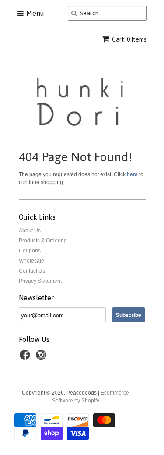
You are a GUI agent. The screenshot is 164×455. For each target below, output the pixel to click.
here (132, 174)
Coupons (30, 251)
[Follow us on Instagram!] (42, 358)
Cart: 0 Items (129, 39)
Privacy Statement (40, 281)
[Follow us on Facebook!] (26, 358)
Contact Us (32, 271)
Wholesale (31, 261)
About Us (30, 231)
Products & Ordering (43, 241)
